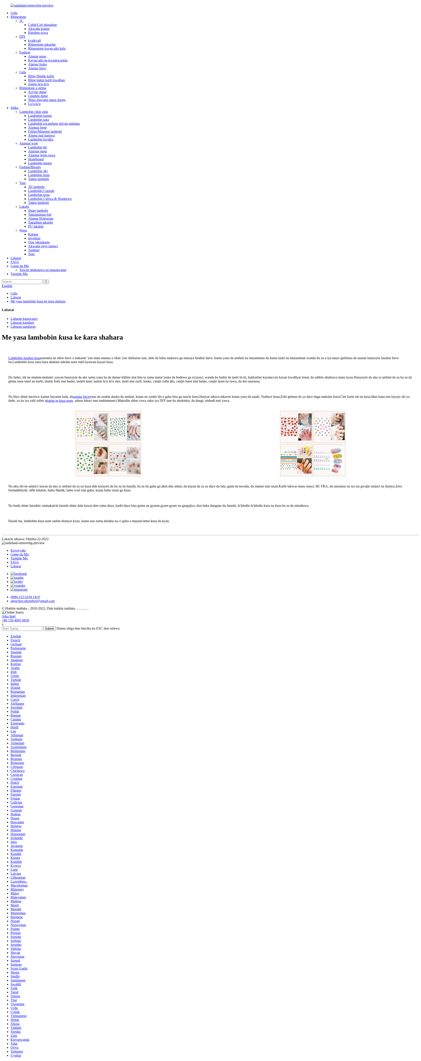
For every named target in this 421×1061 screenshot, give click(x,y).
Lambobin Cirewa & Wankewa (49, 199)
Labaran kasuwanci (24, 318)
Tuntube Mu (19, 274)
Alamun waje (28, 143)
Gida (14, 13)
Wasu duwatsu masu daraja (47, 100)
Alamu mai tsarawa (41, 135)
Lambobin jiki (38, 171)
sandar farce (81, 396)
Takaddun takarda (40, 222)
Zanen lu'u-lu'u (38, 84)
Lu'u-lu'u (34, 104)
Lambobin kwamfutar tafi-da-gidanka (54, 123)
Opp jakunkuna (39, 242)
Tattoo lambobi (38, 179)
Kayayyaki (18, 550)
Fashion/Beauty (30, 167)
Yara (22, 183)
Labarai (16, 258)
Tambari (33, 250)
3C (21, 21)
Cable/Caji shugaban (42, 25)
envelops (34, 238)
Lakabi (24, 206)
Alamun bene (37, 127)
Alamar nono (37, 56)
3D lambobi (36, 187)
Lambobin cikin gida (33, 112)
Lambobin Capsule (41, 191)
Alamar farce (37, 68)
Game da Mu (20, 266)
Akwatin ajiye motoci (43, 246)
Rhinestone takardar (42, 44)
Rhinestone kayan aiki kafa (47, 48)
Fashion (24, 52)
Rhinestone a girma (32, 88)
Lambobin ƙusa (39, 175)
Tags (31, 254)
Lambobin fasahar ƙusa (24, 358)
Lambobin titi (37, 147)
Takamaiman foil (39, 214)
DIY (22, 36)
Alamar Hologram (40, 218)
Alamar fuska (37, 64)
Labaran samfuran (23, 326)
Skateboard (36, 159)
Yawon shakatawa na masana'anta (42, 270)
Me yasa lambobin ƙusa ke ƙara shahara (38, 301)
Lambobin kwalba (40, 139)
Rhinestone (18, 17)
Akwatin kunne (39, 29)
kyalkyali (34, 40)
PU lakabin (36, 226)
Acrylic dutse (37, 92)
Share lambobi (38, 210)
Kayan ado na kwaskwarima (48, 60)
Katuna (33, 234)
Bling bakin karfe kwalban (46, 80)
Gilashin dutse (38, 96)
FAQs (15, 262)
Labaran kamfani (22, 322)
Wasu (23, 230)
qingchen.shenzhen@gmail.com (33, 601)
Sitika (14, 108)
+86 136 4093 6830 (15, 620)
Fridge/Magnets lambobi (45, 131)
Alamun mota (37, 151)
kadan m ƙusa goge (59, 400)
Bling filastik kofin (41, 76)
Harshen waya (38, 32)
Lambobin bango (40, 116)
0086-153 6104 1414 (25, 597)
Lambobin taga (38, 119)
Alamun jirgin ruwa (41, 155)
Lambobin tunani (40, 163)
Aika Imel (9, 616)
